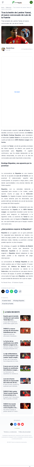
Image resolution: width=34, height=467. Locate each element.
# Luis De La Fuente (7, 303)
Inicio (2, 7)
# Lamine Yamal (6, 300)
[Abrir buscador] (31, 2)
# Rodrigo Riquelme (18, 300)
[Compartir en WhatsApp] (11, 291)
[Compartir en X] (3, 291)
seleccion (8, 7)
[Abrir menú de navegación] (2, 2)
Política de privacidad (24, 432)
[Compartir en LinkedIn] (15, 291)
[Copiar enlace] (20, 291)
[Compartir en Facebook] (7, 291)
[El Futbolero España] (17, 2)
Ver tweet (17, 91)
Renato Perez (10, 48)
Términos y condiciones (10, 432)
